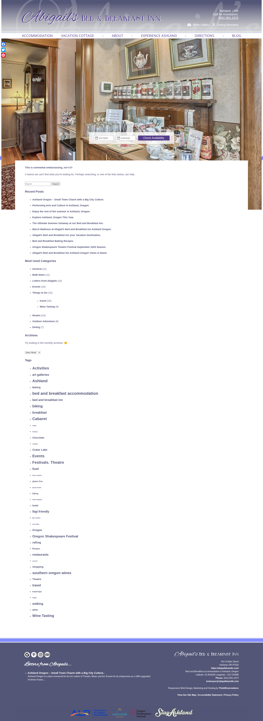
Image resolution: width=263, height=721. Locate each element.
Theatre (36, 579)
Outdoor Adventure (43, 321)
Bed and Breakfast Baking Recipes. (53, 241)
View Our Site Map (186, 695)
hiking (35, 493)
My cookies (36, 518)
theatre (36, 315)
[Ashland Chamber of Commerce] (120, 718)
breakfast (39, 412)
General (37, 269)
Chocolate (38, 437)
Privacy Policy (231, 695)
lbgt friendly (40, 511)
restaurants (40, 554)
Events (36, 286)
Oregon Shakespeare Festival (55, 536)
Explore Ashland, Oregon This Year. (53, 217)
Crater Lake (39, 449)
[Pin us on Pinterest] (34, 654)
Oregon (37, 530)
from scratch (37, 475)
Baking (36, 387)
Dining (36, 327)
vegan (34, 597)
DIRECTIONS (204, 35)
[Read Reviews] (47, 654)
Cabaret (39, 419)
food (35, 469)
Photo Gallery (201, 24)
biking (37, 406)
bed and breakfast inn (47, 400)
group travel (36, 487)
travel (43, 300)
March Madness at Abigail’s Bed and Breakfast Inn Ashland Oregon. (72, 229)
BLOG (236, 35)
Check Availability (153, 137)
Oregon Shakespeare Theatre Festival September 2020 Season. (69, 247)
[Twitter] (3, 50)
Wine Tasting (47, 306)
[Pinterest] (3, 55)
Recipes (36, 548)
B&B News (38, 274)
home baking (37, 499)
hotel (35, 505)
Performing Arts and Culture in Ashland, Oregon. (60, 205)
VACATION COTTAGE (77, 35)
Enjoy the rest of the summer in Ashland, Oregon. (61, 211)
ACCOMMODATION (37, 35)
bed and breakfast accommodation (65, 393)
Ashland (40, 381)
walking (37, 603)
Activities (40, 368)
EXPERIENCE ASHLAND (159, 35)
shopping (37, 566)
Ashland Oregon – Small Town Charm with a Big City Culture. (68, 199)
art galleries (40, 374)
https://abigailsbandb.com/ (225, 668)
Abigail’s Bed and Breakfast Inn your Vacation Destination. (66, 235)
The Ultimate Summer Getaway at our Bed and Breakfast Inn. (67, 223)
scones (35, 561)
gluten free (37, 481)
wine (35, 609)
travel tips (37, 591)
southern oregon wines (51, 573)
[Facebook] (3, 44)
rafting (36, 542)
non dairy (35, 524)
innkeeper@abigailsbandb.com (222, 681)
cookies (35, 444)
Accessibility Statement (210, 695)
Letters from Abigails (44, 280)
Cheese (35, 432)
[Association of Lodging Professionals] (89, 718)
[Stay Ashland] (174, 718)
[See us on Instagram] (40, 654)
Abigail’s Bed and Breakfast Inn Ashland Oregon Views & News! (69, 253)
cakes (34, 425)
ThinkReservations (229, 688)
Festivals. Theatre (48, 462)
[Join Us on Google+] (27, 654)
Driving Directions (227, 24)
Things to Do (39, 292)
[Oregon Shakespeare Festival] (140, 718)
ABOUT (117, 35)
